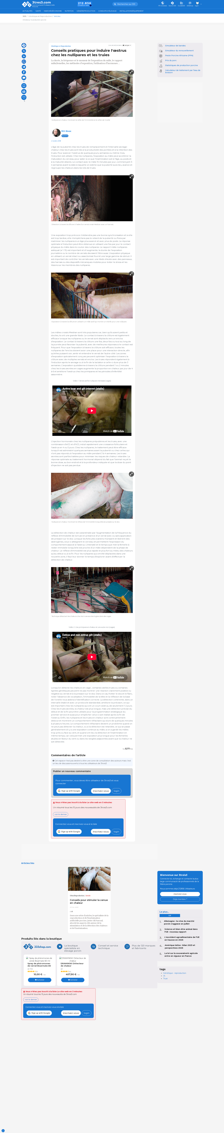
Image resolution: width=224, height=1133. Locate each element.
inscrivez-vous (101, 790)
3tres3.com (41, 2)
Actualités (27, 11)
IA (164, 976)
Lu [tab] (170, 915)
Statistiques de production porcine (181, 65)
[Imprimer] (23, 91)
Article (88, 896)
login (116, 790)
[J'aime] (23, 97)
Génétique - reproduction (174, 973)
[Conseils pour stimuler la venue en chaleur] (89, 879)
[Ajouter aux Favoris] (23, 85)
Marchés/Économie (53, 11)
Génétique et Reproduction (61, 46)
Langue (127, 45)
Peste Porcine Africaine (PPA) (179, 55)
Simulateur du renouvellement (179, 50)
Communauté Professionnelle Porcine (43, 6)
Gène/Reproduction (86, 11)
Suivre (65, 136)
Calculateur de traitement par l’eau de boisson (182, 71)
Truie (165, 978)
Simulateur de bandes (175, 45)
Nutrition (69, 11)
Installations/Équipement (132, 11)
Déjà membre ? (180, 899)
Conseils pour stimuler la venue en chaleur (89, 901)
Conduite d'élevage (107, 11)
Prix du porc (171, 60)
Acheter (40, 980)
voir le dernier (61, 814)
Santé (38, 11)
